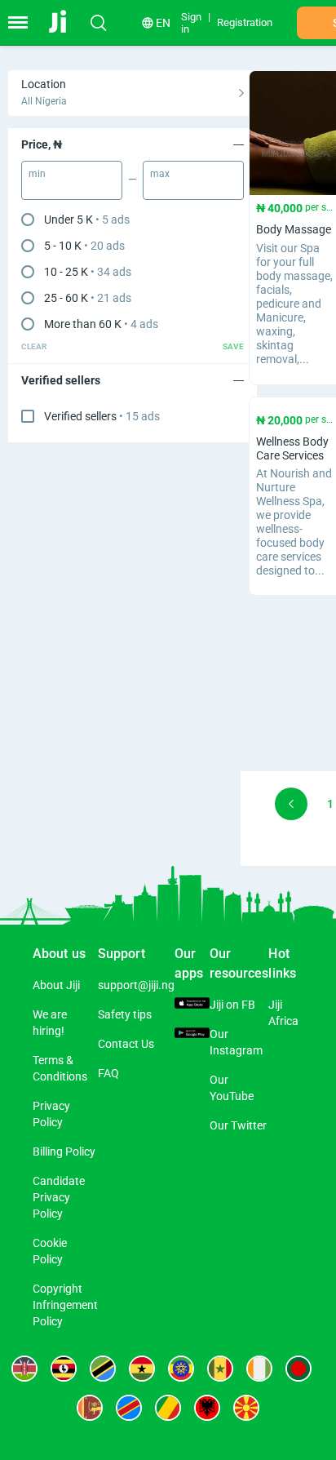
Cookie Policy (50, 1251)
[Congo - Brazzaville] (168, 1408)
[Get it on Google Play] (192, 1034)
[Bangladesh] (298, 1369)
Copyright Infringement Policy (65, 1305)
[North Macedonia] (246, 1408)
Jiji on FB (232, 1004)
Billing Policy (64, 1151)
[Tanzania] (103, 1369)
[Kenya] (24, 1369)
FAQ (108, 1073)
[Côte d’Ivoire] (259, 1369)
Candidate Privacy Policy (59, 1197)
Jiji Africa (283, 1012)
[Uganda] (64, 1369)
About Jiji (56, 985)
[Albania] (207, 1408)
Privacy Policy (51, 1114)
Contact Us (126, 1043)
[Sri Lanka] (90, 1408)
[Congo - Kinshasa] (129, 1408)
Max (160, 174)
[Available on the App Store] (192, 1004)
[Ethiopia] (181, 1369)
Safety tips (125, 1014)
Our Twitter (238, 1125)
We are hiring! (50, 1022)
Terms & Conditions (60, 1068)
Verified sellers (102, 416)
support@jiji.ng (136, 985)
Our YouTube (232, 1088)
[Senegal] (220, 1369)
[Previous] (291, 804)
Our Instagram (236, 1042)
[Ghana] (142, 1369)
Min (37, 174)
